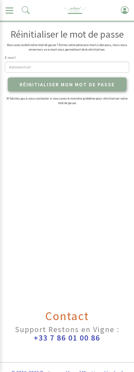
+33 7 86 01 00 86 (67, 338)
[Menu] (9, 10)
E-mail (10, 57)
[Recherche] (26, 10)
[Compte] (124, 10)
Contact (67, 316)
